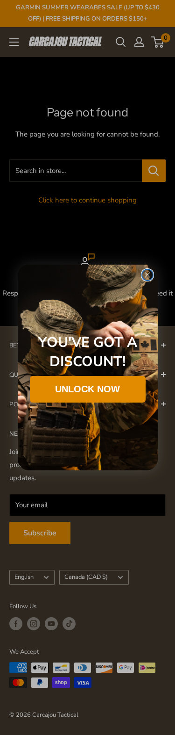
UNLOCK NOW (87, 389)
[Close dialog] (147, 275)
